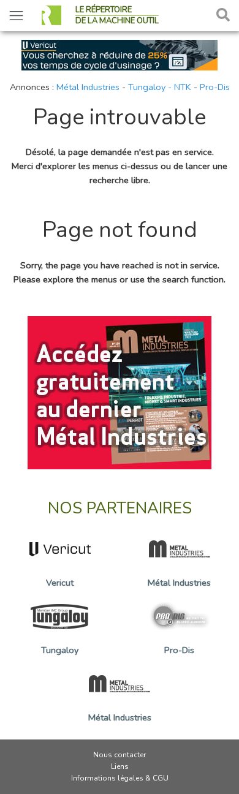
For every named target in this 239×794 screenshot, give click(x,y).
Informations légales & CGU (120, 778)
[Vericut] (119, 54)
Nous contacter (119, 755)
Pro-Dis (215, 87)
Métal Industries (88, 87)
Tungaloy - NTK (159, 87)
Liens (120, 766)
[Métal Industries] (119, 391)
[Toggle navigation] (16, 15)
